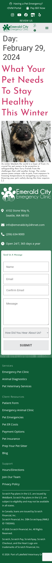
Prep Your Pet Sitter (14, 446)
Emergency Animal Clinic (18, 410)
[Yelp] (39, 15)
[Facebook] (26, 15)
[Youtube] (19, 15)
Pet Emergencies (13, 417)
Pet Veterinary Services (16, 386)
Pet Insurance (11, 439)
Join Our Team (11, 477)
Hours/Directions (13, 470)
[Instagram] (12, 15)
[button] (46, 27)
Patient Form (10, 403)
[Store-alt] (33, 15)
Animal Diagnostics (14, 379)
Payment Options (13, 431)
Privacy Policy (11, 484)
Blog (5, 453)
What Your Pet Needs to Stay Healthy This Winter (24, 91)
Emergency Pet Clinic (15, 372)
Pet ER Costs (10, 424)
